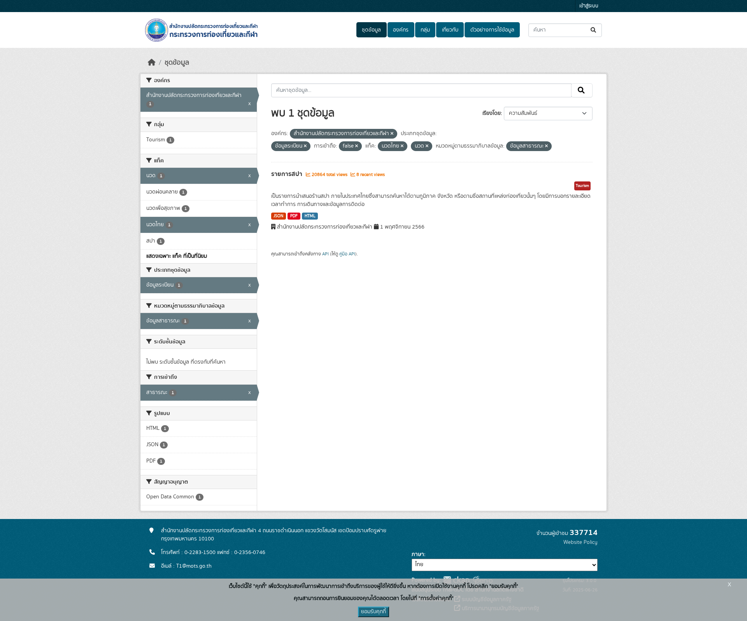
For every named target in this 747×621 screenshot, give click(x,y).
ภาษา (418, 554)
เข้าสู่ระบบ (588, 6)
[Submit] (594, 30)
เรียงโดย (491, 113)
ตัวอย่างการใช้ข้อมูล (492, 30)
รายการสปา (287, 174)
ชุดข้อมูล (371, 30)
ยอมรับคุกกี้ (373, 612)
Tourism (582, 185)
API (325, 253)
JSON (278, 216)
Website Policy (580, 542)
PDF (294, 216)
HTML (310, 216)
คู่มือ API (347, 253)
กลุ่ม (425, 30)
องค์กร (401, 30)
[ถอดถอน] (392, 134)
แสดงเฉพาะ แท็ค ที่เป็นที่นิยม (176, 256)
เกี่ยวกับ (450, 30)
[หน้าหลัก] (152, 63)
